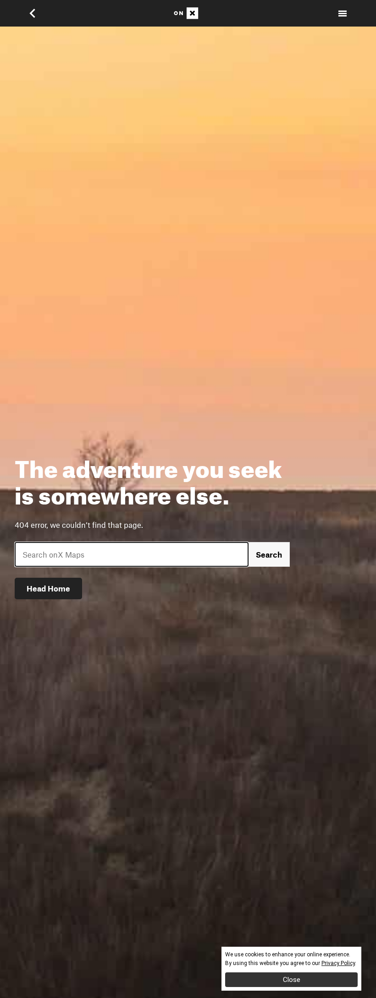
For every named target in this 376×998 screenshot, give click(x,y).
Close (291, 980)
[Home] (188, 13)
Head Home (48, 588)
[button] (38, 13)
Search (269, 554)
